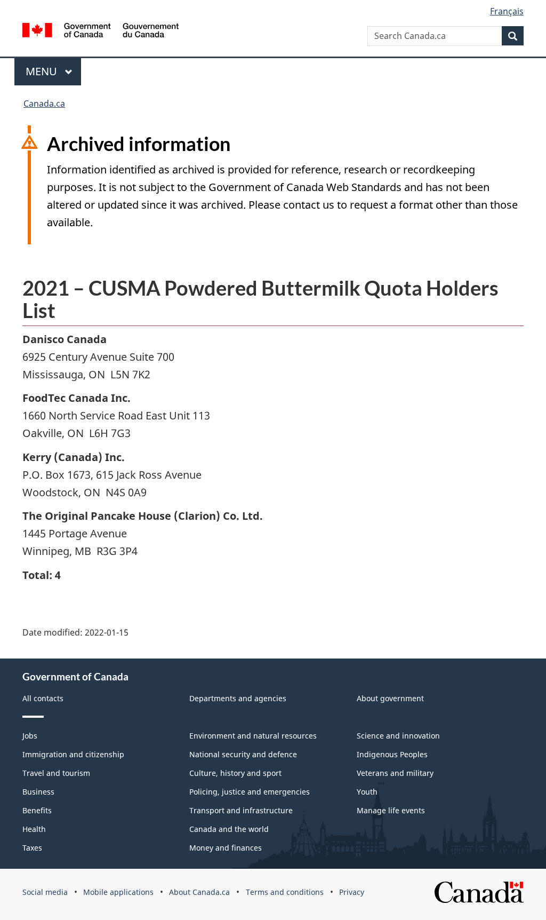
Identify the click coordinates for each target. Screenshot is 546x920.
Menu (43, 71)
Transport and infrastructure (241, 810)
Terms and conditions (285, 892)
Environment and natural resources (253, 736)
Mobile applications (118, 892)
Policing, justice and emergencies (249, 792)
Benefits (37, 810)
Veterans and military (395, 773)
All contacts (42, 698)
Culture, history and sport (235, 773)
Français (507, 11)
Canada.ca (44, 103)
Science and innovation (398, 736)
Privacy (351, 892)
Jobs (29, 736)
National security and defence (243, 754)
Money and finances (225, 848)
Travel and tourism (56, 773)
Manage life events (391, 810)
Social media (45, 892)
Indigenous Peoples (392, 754)
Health (34, 829)
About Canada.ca (199, 892)
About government (390, 698)
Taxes (32, 848)
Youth (367, 792)
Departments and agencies (237, 698)
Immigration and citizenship (73, 754)
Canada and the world (229, 829)
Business (38, 792)
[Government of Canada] (100, 32)
